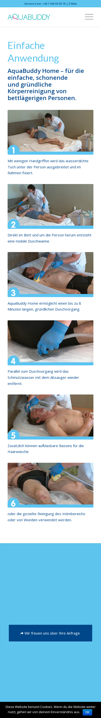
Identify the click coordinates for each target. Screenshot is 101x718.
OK (87, 712)
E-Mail (73, 3)
